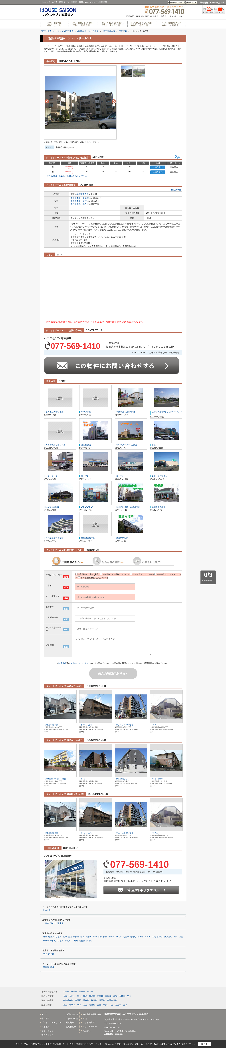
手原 (105, 1005)
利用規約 (62, 663)
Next (114, 101)
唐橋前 (92, 1005)
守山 (111, 1005)
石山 (85, 1005)
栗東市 (60, 923)
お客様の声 (71, 1027)
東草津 (46, 941)
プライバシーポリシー (80, 663)
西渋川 (160, 937)
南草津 (86, 198)
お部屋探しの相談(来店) (88, 574)
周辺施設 (70, 1022)
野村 (82, 937)
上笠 (181, 937)
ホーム (45, 1014)
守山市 (53, 923)
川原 (100, 937)
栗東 (99, 1005)
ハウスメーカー (90, 1027)
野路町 (119, 937)
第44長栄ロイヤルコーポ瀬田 (56, 779)
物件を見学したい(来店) (143, 574)
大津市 (46, 923)
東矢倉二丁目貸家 (52, 725)
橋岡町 (53, 941)
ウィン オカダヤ (86, 725)
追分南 (82, 941)
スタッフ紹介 (72, 1018)
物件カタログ (48, 1035)
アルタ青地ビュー (122, 779)
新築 (85, 1018)
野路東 (51, 937)
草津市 (80, 194)
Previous (47, 101)
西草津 (60, 941)
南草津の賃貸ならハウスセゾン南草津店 (126, 1014)
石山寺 (118, 1005)
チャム (83, 779)
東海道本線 (76, 198)
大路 (154, 937)
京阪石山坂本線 (82, 1000)
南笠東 (126, 937)
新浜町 (68, 941)
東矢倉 (86, 194)
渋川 (176, 937)
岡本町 (89, 941)
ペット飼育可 (89, 1022)
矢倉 (105, 937)
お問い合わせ (72, 1014)
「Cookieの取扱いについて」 (164, 1044)
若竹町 (112, 937)
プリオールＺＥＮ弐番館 (124, 725)
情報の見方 (176, 190)
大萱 (65, 996)
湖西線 (102, 1000)
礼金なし (47, 910)
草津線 (94, 1000)
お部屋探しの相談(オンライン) (115, 574)
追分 (65, 937)
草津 (85, 201)
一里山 (78, 996)
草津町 (148, 937)
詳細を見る (158, 167)
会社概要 (46, 1018)
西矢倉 (140, 937)
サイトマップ (48, 1031)
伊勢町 (100, 996)
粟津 (125, 1005)
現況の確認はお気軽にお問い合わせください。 (68, 176)
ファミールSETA (157, 779)
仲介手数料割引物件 (92, 1014)
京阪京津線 (112, 1000)
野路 (45, 937)
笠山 (70, 937)
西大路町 (168, 937)
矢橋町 (89, 937)
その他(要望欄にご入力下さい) (94, 578)
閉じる (204, 1044)
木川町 (75, 941)
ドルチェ (155, 725)
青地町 (133, 937)
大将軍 (122, 996)
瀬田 (85, 203)
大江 (71, 996)
